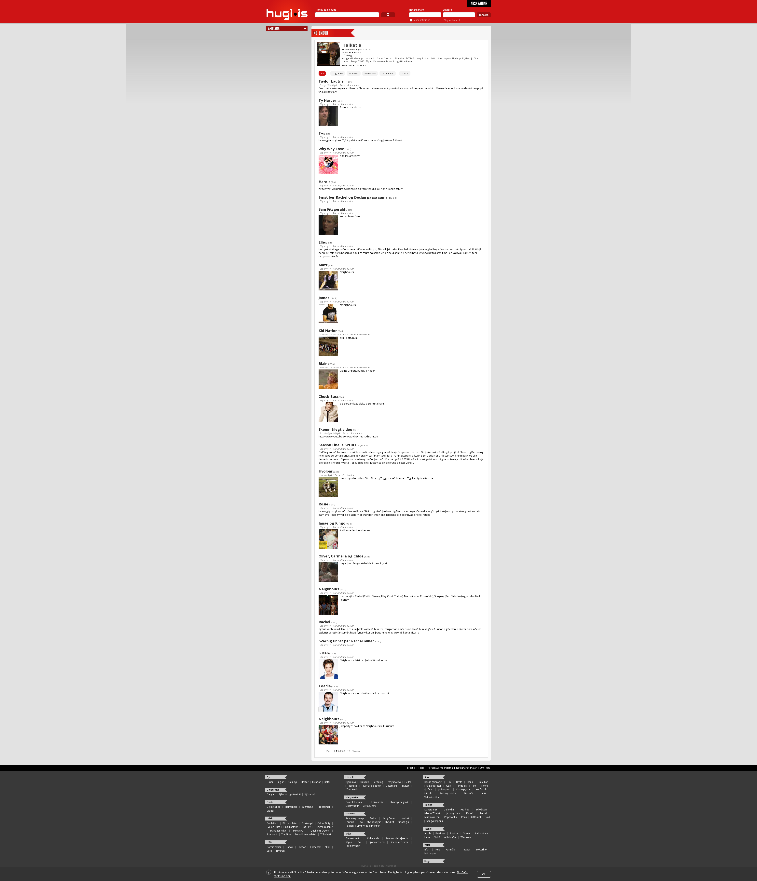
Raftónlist (476, 817)
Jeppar (466, 849)
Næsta (356, 751)
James (324, 297)
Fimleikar (400, 58)
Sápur (369, 61)
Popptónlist (450, 817)
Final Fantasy (290, 827)
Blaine (324, 363)
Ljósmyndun (352, 806)
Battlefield (272, 823)
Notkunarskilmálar (466, 767)
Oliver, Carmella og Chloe (341, 556)
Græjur (467, 833)
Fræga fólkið (357, 61)
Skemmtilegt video (335, 429)
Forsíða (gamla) (328, 433)
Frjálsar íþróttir (470, 58)
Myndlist (389, 822)
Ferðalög (378, 782)
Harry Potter (422, 58)
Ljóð (360, 822)
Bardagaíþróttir (433, 782)
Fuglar (280, 782)
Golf (448, 785)
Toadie (325, 686)
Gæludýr (358, 58)
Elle (322, 242)
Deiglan (271, 794)
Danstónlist (430, 809)
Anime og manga (355, 818)
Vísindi (270, 810)
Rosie (323, 504)
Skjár (348, 833)
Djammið (351, 782)
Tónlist (428, 805)
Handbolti (370, 58)
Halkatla (351, 45)
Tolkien (350, 825)
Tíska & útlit (352, 789)
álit (404, 73)
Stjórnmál (309, 794)
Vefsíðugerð (370, 806)
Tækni (428, 828)
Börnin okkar (274, 847)
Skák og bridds (448, 793)
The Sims (286, 834)
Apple (427, 833)
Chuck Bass (328, 396)
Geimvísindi (273, 806)
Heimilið (352, 785)
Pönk (464, 817)
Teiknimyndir (353, 846)
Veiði (483, 793)
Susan (324, 653)
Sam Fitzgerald (332, 209)
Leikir (270, 818)
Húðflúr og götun (371, 785)
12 (348, 751)
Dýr (269, 777)
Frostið (411, 767)
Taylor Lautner (332, 81)
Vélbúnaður (450, 837)
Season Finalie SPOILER (339, 445)
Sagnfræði (307, 806)
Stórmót (388, 58)
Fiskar (270, 782)
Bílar (427, 849)
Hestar (346, 61)
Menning (350, 813)
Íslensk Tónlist (432, 813)
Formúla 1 (451, 849)
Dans (470, 782)
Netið (380, 58)
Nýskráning (479, 3)
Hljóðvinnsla (376, 802)
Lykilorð (447, 9)
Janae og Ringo (332, 523)
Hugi (427, 861)
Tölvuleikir (326, 834)
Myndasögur (374, 822)
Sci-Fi (361, 842)
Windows (466, 837)
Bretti (459, 782)
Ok (484, 874)
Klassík (470, 813)
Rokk (487, 817)
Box (449, 782)
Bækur (373, 818)
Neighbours (329, 589)
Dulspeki (364, 782)
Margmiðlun (352, 797)
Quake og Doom (319, 830)
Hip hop (456, 58)
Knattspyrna (444, 58)
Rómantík (315, 847)
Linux (427, 837)
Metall (483, 813)
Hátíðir (289, 847)
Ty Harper (327, 100)
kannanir (387, 73)
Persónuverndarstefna (440, 767)
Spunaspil (272, 834)
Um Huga (485, 767)
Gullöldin (449, 809)
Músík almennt (432, 817)
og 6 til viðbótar (404, 61)
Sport (427, 777)
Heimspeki (291, 806)
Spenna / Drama (399, 842)
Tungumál (324, 806)
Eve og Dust (273, 827)
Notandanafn (416, 9)
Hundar (324, 475)
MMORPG (298, 830)
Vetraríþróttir (431, 797)
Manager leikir (278, 830)
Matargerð (391, 785)
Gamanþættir (353, 838)
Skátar (405, 785)
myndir (370, 73)
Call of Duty (323, 823)
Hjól (474, 785)
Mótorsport (430, 853)
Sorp (269, 850)
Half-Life (306, 827)
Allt (322, 73)
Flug (437, 849)
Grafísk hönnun (354, 802)
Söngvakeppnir (434, 821)
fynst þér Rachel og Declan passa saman (354, 197)
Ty (321, 133)
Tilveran (280, 850)
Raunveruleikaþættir (384, 61)
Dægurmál (273, 789)
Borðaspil (307, 823)
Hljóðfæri (481, 809)
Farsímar (440, 833)
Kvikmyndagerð (399, 802)
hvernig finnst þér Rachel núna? (346, 641)
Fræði (270, 802)
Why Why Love (331, 148)
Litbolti (428, 793)
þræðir (354, 73)
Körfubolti (481, 789)
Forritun (454, 833)
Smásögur (403, 822)
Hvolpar (326, 471)
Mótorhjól (481, 849)
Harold (325, 181)
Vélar (427, 845)
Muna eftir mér (422, 19)
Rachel (324, 622)
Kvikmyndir (373, 838)
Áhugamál (274, 28)
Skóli (327, 847)
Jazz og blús (453, 813)
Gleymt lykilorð (452, 20)
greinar (337, 73)
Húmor (302, 847)
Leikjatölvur (481, 833)
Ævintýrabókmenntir (368, 825)
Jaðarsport (444, 789)
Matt (323, 264)
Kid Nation (328, 330)
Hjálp (421, 767)
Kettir (433, 58)
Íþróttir (428, 789)
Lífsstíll (349, 777)
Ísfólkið (410, 58)
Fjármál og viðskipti (290, 794)
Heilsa (408, 782)
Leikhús (350, 822)
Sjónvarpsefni (377, 842)
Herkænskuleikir (324, 827)
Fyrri (329, 751)
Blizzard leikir (289, 823)
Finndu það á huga (326, 9)
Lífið (269, 842)
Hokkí (484, 785)
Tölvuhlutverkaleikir (306, 834)
